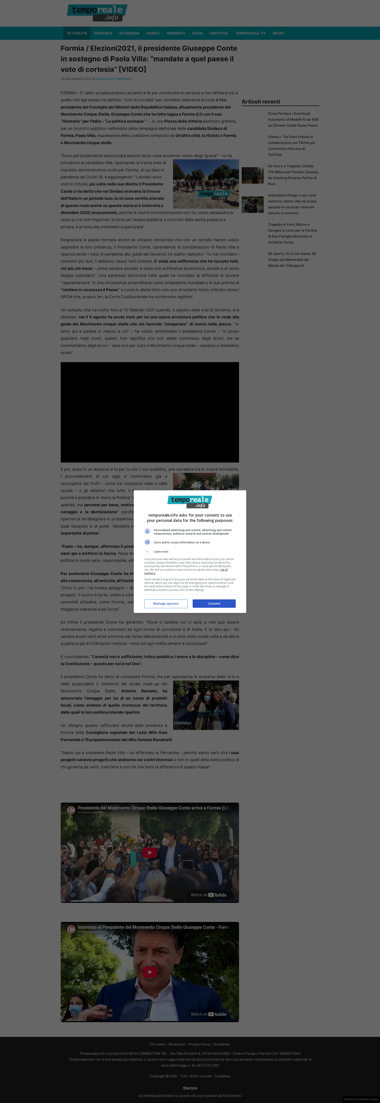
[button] (190, 552)
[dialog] (190, 551)
